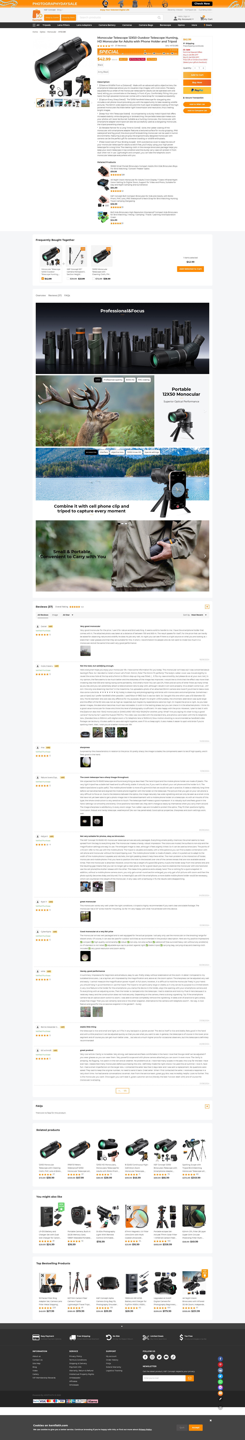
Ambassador (75, 1378)
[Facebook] (145, 1357)
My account (111, 1356)
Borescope (165, 25)
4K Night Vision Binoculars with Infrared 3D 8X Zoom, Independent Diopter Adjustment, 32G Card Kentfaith (194, 1301)
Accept (195, 1428)
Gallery (36, 1374)
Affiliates (73, 1381)
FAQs (67, 295)
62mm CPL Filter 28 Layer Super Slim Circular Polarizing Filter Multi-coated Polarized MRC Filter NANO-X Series (194, 1235)
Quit (182, 1428)
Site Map (36, 1363)
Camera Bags (146, 25)
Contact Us (37, 1360)
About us (37, 1356)
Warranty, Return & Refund (81, 1371)
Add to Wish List (197, 104)
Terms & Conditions (78, 1360)
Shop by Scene (52, 18)
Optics (181, 25)
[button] (40, 410)
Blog (35, 1367)
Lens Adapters (84, 25)
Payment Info (75, 1367)
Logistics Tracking (114, 1371)
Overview (41, 295)
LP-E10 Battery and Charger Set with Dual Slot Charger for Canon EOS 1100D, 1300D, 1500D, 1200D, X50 (50, 1235)
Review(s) (120, 46)
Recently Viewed (175, 10)
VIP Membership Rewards (44, 1378)
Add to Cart (197, 75)
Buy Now (197, 83)
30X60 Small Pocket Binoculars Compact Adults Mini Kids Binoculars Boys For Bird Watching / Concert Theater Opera (144, 167)
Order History (112, 1360)
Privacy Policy (75, 1356)
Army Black (103, 72)
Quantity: (187, 68)
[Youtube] (166, 1357)
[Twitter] (159, 1357)
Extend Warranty (113, 1367)
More (194, 25)
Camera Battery (107, 25)
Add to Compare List (197, 111)
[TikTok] (173, 1357)
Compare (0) (190, 10)
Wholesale (74, 1385)
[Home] (37, 15)
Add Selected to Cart (190, 269)
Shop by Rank (68, 18)
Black (100, 65)
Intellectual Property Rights (81, 1374)
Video (35, 1371)
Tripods (47, 25)
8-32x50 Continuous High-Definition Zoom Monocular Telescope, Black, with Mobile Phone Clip (136, 1168)
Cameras (127, 25)
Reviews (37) (55, 295)
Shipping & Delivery (78, 1363)
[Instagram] (152, 1357)
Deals (209, 25)
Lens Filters (63, 25)
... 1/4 (123, 1091)
